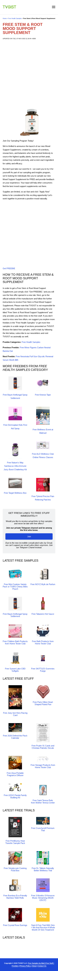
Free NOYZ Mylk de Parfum (42, 584)
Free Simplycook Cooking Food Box (15, 869)
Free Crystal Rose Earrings (15, 925)
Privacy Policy (25, 966)
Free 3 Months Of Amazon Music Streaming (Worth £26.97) (42, 897)
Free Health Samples (15, 18)
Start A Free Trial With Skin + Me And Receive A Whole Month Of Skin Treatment (43, 927)
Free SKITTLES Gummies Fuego (42, 669)
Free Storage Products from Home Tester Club (43, 766)
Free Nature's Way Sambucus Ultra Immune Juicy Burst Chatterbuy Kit (15, 466)
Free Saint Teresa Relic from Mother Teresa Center (43, 801)
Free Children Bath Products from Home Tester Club (15, 642)
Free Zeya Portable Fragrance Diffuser (15, 774)
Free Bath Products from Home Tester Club (43, 642)
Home (5, 18)
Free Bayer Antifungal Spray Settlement (15, 615)
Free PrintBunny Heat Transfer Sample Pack (15, 842)
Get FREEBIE (9, 268)
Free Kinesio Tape (43, 395)
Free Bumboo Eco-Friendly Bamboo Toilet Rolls (15, 896)
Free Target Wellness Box (15, 493)
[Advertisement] (29, 74)
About (34, 966)
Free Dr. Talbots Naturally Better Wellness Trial (43, 869)
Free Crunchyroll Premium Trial (42, 829)
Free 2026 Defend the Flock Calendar (15, 736)
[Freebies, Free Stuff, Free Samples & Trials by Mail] (9, 8)
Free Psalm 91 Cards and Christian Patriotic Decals (43, 746)
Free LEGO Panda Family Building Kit (15, 796)
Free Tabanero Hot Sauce (43, 614)
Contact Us (42, 966)
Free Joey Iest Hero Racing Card (15, 714)
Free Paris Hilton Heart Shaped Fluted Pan (43, 703)
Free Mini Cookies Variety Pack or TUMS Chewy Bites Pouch (15, 586)
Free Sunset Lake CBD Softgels (15, 669)
